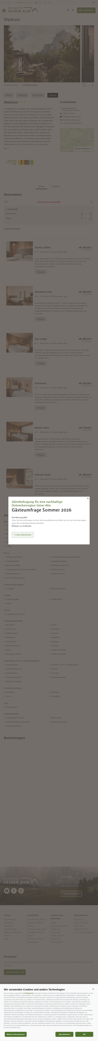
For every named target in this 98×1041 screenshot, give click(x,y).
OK (84, 1034)
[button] (93, 989)
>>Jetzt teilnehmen (22, 534)
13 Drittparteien (28, 993)
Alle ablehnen (64, 1034)
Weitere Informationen (16, 1034)
